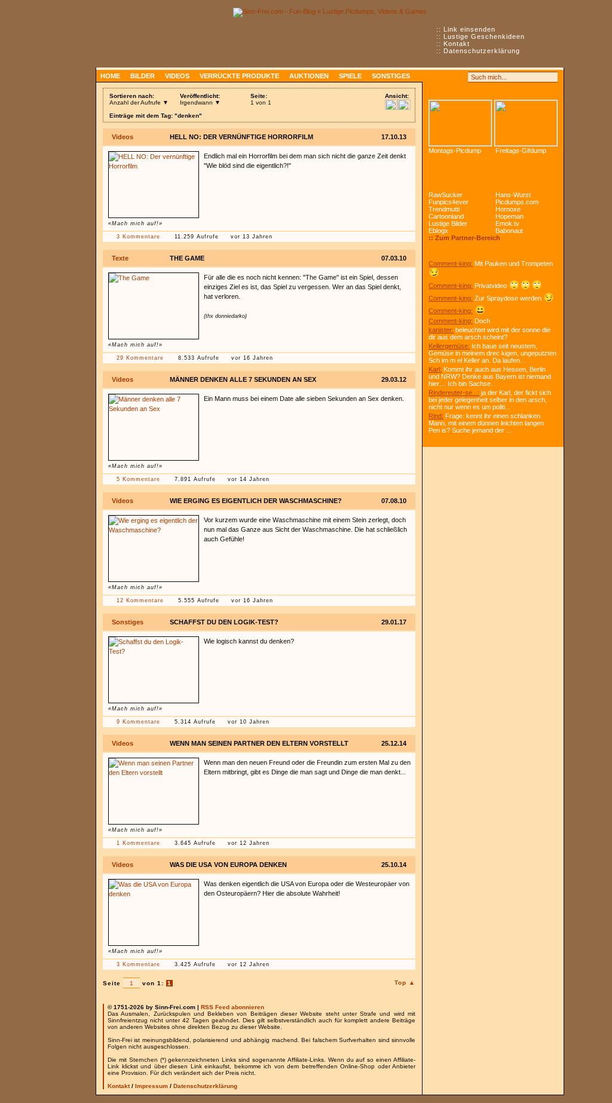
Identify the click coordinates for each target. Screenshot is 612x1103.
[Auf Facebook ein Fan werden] (447, 77)
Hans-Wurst (513, 194)
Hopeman (509, 216)
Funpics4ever (449, 202)
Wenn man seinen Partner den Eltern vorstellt (259, 743)
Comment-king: (451, 263)
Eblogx (438, 230)
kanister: (441, 329)
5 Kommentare (138, 479)
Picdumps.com (516, 202)
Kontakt (456, 43)
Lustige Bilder (448, 223)
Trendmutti (444, 209)
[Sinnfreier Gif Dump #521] (526, 123)
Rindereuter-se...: (454, 392)
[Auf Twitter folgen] (460, 77)
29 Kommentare (140, 358)
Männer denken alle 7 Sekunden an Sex (243, 379)
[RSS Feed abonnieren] (434, 77)
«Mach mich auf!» (135, 223)
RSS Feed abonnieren (232, 1007)
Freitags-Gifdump (520, 150)
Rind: (436, 415)
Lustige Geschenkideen (484, 36)
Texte (120, 258)
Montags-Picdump (455, 150)
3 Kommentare (138, 237)
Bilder (142, 75)
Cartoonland (446, 216)
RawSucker (446, 194)
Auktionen (309, 75)
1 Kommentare (138, 843)
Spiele (350, 75)
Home (110, 75)
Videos (177, 75)
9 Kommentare (138, 722)
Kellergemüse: (449, 346)
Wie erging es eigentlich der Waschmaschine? (256, 500)
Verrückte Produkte (239, 75)
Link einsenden (469, 29)
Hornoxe (508, 209)
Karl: (435, 369)
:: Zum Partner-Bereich (464, 237)
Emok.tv (507, 223)
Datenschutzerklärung (481, 50)
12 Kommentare (140, 600)
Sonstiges (391, 75)
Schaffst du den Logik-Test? (224, 622)
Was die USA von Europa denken (228, 864)
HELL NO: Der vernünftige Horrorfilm (241, 136)
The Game (187, 258)
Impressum (151, 1086)
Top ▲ (404, 982)
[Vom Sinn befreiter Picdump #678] (460, 123)
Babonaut (509, 230)
